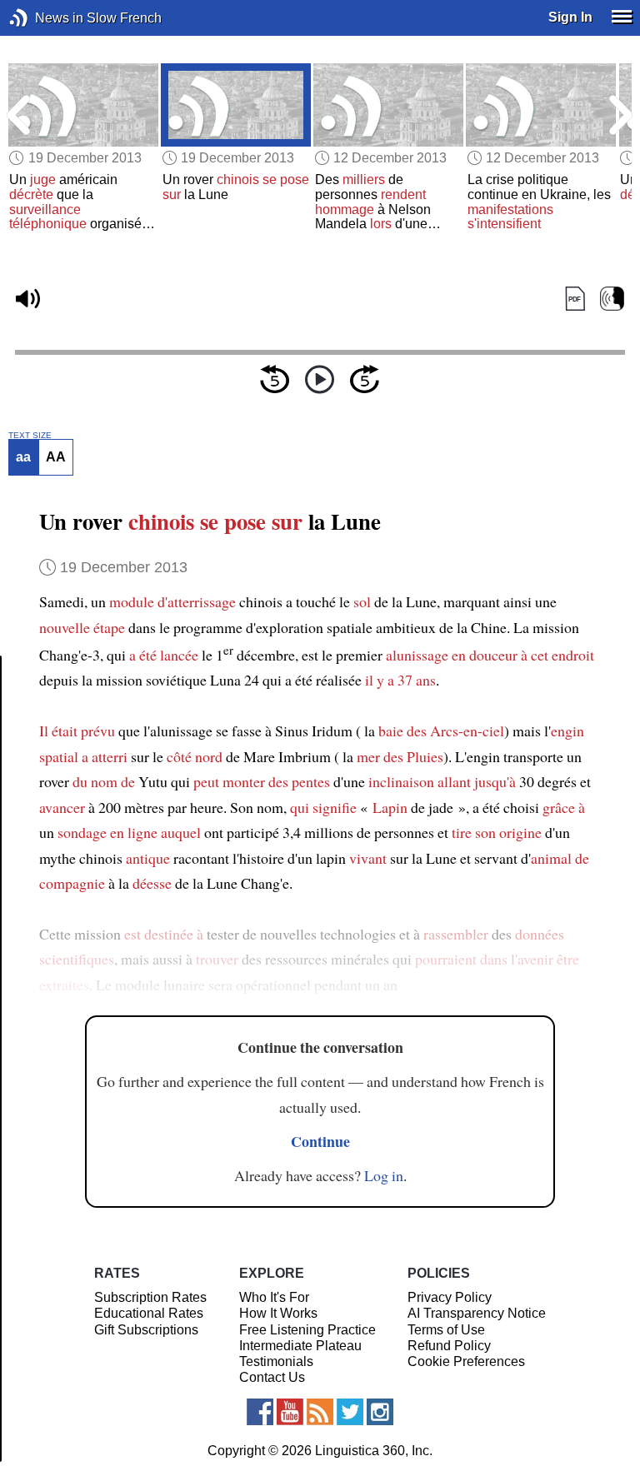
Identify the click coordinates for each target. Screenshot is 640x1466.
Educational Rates (148, 1313)
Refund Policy (449, 1346)
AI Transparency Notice (477, 1313)
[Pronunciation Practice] (612, 299)
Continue (320, 1141)
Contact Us (272, 1377)
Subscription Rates (150, 1297)
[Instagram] (380, 1412)
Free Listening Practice (307, 1330)
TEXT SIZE (30, 435)
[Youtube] (290, 1412)
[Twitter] (350, 1412)
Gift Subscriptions (146, 1330)
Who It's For (274, 1297)
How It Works (278, 1313)
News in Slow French (43, 18)
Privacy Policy (450, 1297)
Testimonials (276, 1361)
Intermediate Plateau (300, 1346)
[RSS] (320, 1412)
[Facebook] (260, 1412)
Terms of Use (446, 1330)
